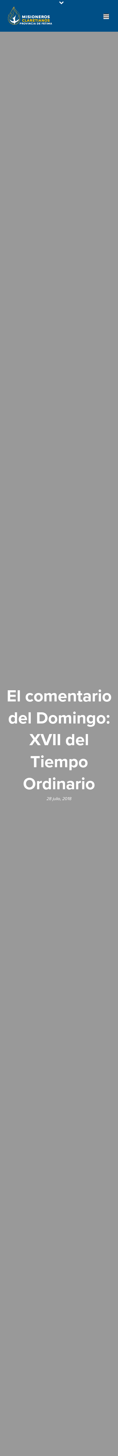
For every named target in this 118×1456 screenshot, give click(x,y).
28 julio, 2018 (59, 798)
